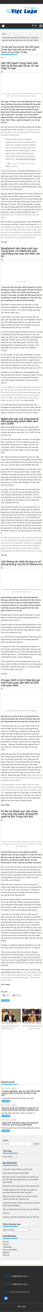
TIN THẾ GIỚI (5, 1000)
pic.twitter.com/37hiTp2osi (26, 159)
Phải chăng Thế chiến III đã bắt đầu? (16, 1173)
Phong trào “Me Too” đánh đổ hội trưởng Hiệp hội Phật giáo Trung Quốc (32, 1026)
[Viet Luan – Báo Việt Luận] (3, 26)
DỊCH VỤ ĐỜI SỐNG (10, 1250)
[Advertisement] (21, 1055)
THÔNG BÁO (7, 1247)
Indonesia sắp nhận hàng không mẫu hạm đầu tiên (21, 1217)
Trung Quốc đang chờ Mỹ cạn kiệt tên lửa (17, 1169)
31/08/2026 (7, 1088)
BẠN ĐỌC (6, 1252)
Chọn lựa (6, 1213)
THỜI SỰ (6, 1245)
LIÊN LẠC (6, 1255)
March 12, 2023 (11, 166)
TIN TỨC (6, 1242)
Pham (4, 57)
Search (5, 1140)
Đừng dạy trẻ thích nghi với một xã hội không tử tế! (21, 1186)
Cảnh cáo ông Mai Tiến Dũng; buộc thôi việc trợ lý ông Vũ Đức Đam (10, 1026)
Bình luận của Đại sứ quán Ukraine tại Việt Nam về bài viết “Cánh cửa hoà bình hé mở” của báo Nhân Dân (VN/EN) (20, 1179)
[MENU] (40, 25)
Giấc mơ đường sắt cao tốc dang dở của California (21, 1209)
